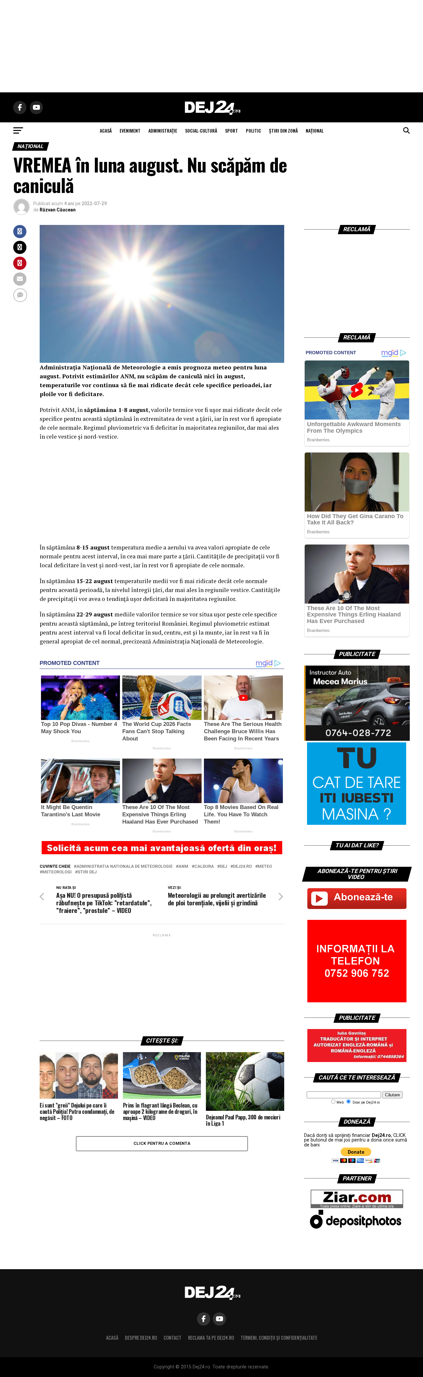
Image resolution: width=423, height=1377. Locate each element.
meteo (265, 866)
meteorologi (57, 872)
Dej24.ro (242, 866)
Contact (172, 1337)
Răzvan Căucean (58, 209)
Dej (223, 866)
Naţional (315, 130)
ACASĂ (106, 130)
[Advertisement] (211, 46)
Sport (231, 130)
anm (183, 866)
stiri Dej (87, 872)
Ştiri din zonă (283, 130)
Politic (253, 130)
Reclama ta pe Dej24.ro (211, 1337)
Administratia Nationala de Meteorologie (124, 866)
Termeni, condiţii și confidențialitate (279, 1337)
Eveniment (130, 130)
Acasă (112, 1337)
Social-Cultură (201, 130)
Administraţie (162, 130)
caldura (204, 866)
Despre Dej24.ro (141, 1337)
